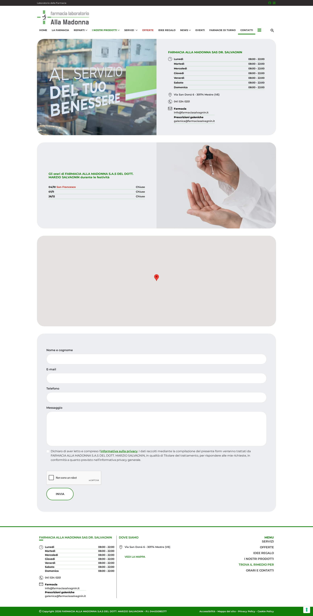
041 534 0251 (182, 101)
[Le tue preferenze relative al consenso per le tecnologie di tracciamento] (306, 609)
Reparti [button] (79, 30)
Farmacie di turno (222, 30)
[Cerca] (272, 30)
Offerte (148, 30)
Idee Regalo (167, 30)
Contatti (246, 30)
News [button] (184, 30)
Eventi (200, 30)
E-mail (51, 369)
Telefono (52, 388)
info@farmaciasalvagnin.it (191, 112)
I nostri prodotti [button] (104, 30)
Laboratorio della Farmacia (51, 3)
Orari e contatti (260, 570)
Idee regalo (263, 553)
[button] (259, 30)
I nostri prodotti (259, 559)
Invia (60, 494)
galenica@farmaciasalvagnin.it (194, 121)
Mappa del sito (227, 611)
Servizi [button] (129, 30)
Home (43, 30)
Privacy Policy (246, 611)
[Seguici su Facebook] (270, 3)
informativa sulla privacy (119, 451)
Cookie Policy (266, 611)
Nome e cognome (59, 350)
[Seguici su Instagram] (274, 3)
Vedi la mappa (135, 556)
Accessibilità (207, 611)
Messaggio (54, 407)
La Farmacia (60, 30)
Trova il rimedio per (256, 564)
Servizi (268, 541)
